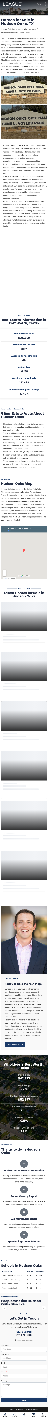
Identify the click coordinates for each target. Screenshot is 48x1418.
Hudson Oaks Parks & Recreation (24, 1170)
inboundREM (34, 1409)
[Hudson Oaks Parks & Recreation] (24, 1164)
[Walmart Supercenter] (24, 1212)
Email (3, 1363)
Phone (3, 1372)
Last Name (5, 1354)
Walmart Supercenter (24, 1219)
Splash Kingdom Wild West (24, 1241)
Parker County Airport (24, 1196)
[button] (4, 90)
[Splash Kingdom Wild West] (24, 1235)
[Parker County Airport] (24, 1189)
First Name (5, 1345)
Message (4, 1381)
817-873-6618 (24, 1335)
